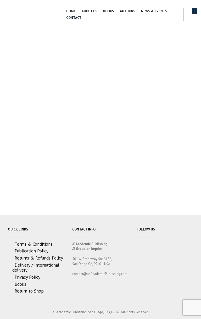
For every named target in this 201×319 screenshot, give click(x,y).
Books (108, 11)
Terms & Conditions (33, 244)
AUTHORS (127, 11)
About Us (89, 11)
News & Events (154, 11)
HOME (71, 11)
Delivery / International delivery (35, 267)
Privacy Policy (27, 277)
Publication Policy (31, 251)
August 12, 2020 (22, 76)
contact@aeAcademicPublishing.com (99, 274)
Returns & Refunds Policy (39, 258)
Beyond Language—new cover (48, 57)
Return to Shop (29, 291)
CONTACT (73, 17)
